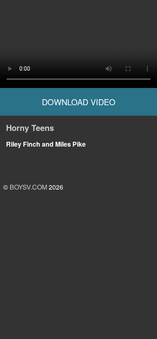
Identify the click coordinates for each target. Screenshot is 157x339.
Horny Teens (30, 127)
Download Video (79, 102)
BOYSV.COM (28, 187)
